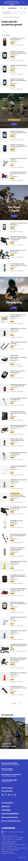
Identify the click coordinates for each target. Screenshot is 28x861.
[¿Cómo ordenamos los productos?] (2, 35)
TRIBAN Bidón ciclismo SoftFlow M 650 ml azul (18, 631)
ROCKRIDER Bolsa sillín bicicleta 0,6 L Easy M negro (18, 507)
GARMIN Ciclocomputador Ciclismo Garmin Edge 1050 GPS (18, 145)
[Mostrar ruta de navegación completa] (2, 17)
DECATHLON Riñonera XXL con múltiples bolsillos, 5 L (18, 315)
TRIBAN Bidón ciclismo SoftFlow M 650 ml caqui (18, 480)
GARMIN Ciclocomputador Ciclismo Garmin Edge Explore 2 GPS (18, 80)
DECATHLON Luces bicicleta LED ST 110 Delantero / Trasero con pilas (18, 173)
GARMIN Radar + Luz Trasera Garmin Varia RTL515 (17, 39)
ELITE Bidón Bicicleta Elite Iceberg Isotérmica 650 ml (17, 439)
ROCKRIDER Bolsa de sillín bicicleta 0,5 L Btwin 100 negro (18, 495)
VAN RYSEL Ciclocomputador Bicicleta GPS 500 (17, 371)
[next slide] (7, 753)
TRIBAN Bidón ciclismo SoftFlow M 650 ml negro (18, 329)
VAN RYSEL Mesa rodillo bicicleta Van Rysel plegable (18, 453)
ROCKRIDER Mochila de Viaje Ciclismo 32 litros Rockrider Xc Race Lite (18, 576)
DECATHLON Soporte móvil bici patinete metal (18, 251)
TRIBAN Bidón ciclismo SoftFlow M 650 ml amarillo (18, 562)
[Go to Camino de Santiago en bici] (22, 746)
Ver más (14, 307)
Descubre (14, 124)
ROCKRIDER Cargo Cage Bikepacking (16, 521)
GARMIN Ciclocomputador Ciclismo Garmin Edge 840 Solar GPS (18, 604)
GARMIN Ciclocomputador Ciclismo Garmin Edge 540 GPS (18, 52)
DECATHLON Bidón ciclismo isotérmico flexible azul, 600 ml (18, 264)
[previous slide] (3, 753)
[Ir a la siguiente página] (19, 703)
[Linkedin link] (15, 795)
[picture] (4, 42)
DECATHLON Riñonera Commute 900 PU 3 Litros (18, 358)
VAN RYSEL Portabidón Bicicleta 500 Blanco (18, 467)
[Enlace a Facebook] (2, 795)
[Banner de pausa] (23, 3)
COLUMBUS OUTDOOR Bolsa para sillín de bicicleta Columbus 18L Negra (18, 646)
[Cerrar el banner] (25, 3)
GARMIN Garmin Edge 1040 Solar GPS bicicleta (18, 223)
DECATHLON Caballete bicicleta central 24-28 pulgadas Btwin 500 (18, 536)
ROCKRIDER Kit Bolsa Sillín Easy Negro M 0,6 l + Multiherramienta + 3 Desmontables (18, 238)
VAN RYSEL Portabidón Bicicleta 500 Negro (18, 159)
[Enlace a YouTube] (9, 795)
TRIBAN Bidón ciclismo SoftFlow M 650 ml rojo (18, 673)
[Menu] (3, 8)
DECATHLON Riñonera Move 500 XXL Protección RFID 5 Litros (18, 426)
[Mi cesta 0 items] (25, 8)
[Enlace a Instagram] (12, 795)
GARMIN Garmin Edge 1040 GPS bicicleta (18, 66)
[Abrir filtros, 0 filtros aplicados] (3, 31)
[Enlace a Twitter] (6, 795)
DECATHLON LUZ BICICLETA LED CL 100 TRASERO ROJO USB (18, 385)
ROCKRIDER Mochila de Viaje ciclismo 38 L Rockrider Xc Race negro (18, 413)
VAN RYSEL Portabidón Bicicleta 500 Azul (18, 617)
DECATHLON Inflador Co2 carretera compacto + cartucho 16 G (18, 688)
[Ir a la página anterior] (8, 703)
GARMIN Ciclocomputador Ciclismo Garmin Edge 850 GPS (18, 132)
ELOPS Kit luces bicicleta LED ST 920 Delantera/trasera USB (18, 589)
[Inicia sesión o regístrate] (21, 8)
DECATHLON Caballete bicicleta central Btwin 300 (18, 399)
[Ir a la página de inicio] (12, 8)
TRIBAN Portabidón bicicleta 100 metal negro (18, 342)
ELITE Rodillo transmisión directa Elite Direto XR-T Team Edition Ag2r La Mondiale (18, 659)
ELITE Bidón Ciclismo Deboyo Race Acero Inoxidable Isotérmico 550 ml (17, 549)
